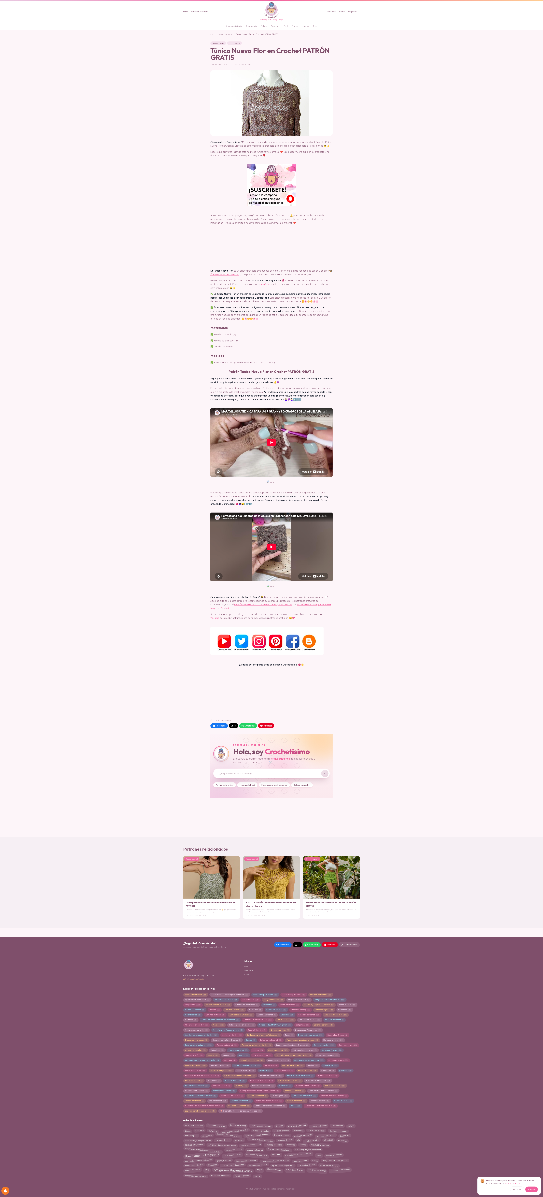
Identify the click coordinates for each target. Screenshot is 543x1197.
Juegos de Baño (193, 1055)
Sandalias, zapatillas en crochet (200, 1096)
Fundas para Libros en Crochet (256, 1045)
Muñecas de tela (245, 1070)
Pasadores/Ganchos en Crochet (239, 1075)
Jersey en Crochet (331, 1050)
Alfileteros (342, 1140)
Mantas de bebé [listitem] (247, 785)
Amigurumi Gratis (234, 26)
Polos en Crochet (193, 1080)
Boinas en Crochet (194, 1010)
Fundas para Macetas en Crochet (292, 1045)
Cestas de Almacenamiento (228, 1135)
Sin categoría (234, 43)
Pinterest (268, 726)
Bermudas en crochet (258, 1165)
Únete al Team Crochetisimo (224, 274)
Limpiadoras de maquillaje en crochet (293, 1055)
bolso (318, 1154)
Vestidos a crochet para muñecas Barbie (204, 1106)
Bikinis (187, 1131)
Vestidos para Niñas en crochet (270, 1106)
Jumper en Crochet (234, 1150)
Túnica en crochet (319, 1101)
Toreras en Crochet (240, 1101)
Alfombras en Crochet (226, 999)
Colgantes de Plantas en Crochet (275, 1160)
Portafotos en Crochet (289, 1080)
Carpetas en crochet (335, 1015)
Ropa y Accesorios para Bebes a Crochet (259, 1091)
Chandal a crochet (334, 1020)
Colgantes (302, 1025)
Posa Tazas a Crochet (196, 1086)
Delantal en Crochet (337, 1035)
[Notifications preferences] (5, 1191)
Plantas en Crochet (327, 1075)
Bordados (255, 1010)
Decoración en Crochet (195, 1175)
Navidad (264, 1070)
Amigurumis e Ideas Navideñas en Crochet (203, 1150)
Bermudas (268, 1005)
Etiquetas (352, 11)
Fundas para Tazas (274, 1145)
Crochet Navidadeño (320, 1145)
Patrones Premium (199, 11)
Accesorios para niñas (293, 995)
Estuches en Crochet (270, 1040)
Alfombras (328, 1140)
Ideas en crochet (277, 1050)
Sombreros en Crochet (304, 1096)
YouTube (265, 284)
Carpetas (275, 26)
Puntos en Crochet (334, 1086)
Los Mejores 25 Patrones (261, 1126)
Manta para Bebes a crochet (308, 1060)
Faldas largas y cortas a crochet (302, 1040)
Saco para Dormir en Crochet (323, 1091)
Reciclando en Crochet (196, 1091)
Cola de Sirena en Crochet (241, 1025)
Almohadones (250, 999)
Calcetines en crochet (220, 1176)
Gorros (295, 26)
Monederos (329, 1065)
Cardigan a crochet (308, 1015)
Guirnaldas (217, 1050)
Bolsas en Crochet (194, 1145)
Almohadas (207, 1135)
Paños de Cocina (307, 1070)
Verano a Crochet (342, 1101)
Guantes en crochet (195, 1050)
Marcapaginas (191, 1135)
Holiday (258, 1050)
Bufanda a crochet (275, 1010)
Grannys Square (223, 1160)
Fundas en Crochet (226, 1045)
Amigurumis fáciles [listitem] (224, 785)
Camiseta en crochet (338, 1131)
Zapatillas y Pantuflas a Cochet (320, 1106)
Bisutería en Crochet (294, 1169)
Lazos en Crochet (261, 1055)
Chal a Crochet (285, 1020)
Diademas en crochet (196, 1040)
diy (298, 1140)
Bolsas (264, 26)
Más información (513, 1183)
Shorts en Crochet (257, 1096)
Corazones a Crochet (232, 1154)
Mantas (305, 26)
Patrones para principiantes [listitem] (274, 785)
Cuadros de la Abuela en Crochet (200, 1035)
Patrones (331, 11)
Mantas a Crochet (297, 1126)
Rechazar (517, 1189)
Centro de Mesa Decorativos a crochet (220, 1020)
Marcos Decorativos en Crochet (198, 1160)
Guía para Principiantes (251, 1144)
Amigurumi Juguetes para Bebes (222, 1144)
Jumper (212, 1055)
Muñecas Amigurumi (221, 1070)
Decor (289, 1035)
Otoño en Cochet (284, 1070)
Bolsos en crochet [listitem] (302, 785)
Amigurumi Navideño (298, 999)
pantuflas (345, 1070)
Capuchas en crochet (329, 1165)
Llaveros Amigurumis (326, 1055)
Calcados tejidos (323, 1010)
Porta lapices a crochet (261, 1080)
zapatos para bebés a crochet (200, 1111)
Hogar (259, 1170)
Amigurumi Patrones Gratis (233, 1170)
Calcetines (344, 1010)
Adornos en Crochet (320, 995)
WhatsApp (250, 726)
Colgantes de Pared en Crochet (298, 1155)
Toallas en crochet (194, 1101)
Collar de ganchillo (323, 1025)
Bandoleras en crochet (246, 1005)
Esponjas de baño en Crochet (226, 1040)
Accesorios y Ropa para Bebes (198, 1140)
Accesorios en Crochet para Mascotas (229, 995)
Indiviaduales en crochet (304, 1050)
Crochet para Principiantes (279, 1150)
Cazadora (239, 1139)
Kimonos (228, 1055)
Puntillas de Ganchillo (262, 1086)
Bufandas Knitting (300, 1010)
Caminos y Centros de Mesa (257, 1136)
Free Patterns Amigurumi (202, 1155)
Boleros (214, 1010)
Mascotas (291, 1144)
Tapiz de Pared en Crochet (333, 1096)
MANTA (257, 1176)
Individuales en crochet (340, 1170)
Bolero (351, 1125)
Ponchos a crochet (234, 1080)
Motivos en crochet (195, 1070)
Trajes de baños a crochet (268, 1101)
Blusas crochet (225, 34)
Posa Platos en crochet (318, 1080)
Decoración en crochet (310, 1035)
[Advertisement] (271, 688)
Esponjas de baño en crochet (260, 1140)
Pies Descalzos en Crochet (299, 1075)
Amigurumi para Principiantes (329, 999)
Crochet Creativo (256, 1030)
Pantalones (327, 1070)
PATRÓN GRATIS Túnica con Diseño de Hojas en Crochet (263, 604)
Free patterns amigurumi (198, 1045)
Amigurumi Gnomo (273, 999)
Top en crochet (217, 1101)
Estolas (250, 1040)
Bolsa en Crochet (234, 1010)
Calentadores (192, 1015)
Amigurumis (251, 26)
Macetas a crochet (261, 1130)
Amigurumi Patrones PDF (256, 1155)
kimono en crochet (334, 1155)
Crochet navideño (280, 1030)
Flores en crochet (332, 1040)
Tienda (342, 11)
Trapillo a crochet (296, 1101)
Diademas (212, 1165)
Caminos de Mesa (215, 1015)
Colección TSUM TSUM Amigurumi (274, 1025)
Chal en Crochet (312, 1141)
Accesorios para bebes (265, 995)
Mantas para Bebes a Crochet (235, 1131)
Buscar (247, 974)
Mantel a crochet (219, 1065)
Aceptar (531, 1189)
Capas (315, 1160)
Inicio (185, 11)
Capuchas (287, 1015)
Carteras (190, 1020)
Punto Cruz (284, 1086)
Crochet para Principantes (307, 1030)
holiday (303, 1144)
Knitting (243, 1055)
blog (207, 1170)
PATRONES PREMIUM (270, 1075)
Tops (315, 26)
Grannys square (347, 1045)
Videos (295, 1106)
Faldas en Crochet (238, 1125)
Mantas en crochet (195, 1065)
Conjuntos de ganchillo (196, 1030)
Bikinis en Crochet (289, 1005)
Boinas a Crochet (285, 1140)
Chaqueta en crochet (217, 1125)
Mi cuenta (248, 970)
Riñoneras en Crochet (224, 1091)
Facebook (221, 726)
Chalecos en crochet (309, 1020)
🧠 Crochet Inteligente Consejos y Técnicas (240, 1111)
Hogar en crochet (238, 1050)
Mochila (312, 1065)
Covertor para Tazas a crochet (227, 1030)
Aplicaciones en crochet (218, 1005)
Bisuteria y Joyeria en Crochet (318, 1005)
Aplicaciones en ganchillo (283, 1165)
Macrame (229, 1060)
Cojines (218, 1025)
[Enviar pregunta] (324, 773)
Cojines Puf (345, 1135)
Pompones (213, 1080)
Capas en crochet (266, 1015)
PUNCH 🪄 (241, 1086)
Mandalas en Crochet (251, 1060)
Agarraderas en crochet (197, 999)
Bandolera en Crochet (325, 1135)
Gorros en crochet (323, 1045)
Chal (286, 26)
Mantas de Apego (337, 1060)
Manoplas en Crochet (278, 1060)
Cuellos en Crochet (231, 1035)
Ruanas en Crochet (294, 1091)
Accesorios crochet (195, 995)
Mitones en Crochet (292, 1065)
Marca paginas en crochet (246, 1065)
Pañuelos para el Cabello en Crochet (202, 1075)
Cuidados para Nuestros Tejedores (263, 1035)
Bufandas (213, 1130)
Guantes (279, 1125)
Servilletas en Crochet (232, 1096)
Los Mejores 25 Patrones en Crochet (202, 1060)
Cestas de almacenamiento (257, 1020)
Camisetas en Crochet (241, 1015)
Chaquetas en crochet (196, 1025)
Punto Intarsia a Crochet (307, 1086)
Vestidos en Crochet (238, 1106)
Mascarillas (271, 1065)
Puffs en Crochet (221, 1086)
